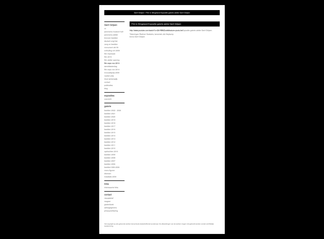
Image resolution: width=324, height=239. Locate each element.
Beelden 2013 (109, 138)
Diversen (107, 173)
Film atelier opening (111, 60)
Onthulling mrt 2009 (112, 50)
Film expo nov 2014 (111, 69)
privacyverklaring (111, 210)
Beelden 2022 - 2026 (112, 110)
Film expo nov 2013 (111, 63)
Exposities (109, 95)
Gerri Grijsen (139, 12)
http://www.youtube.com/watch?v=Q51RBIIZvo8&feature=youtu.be (156, 30)
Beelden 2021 (109, 113)
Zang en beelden (111, 44)
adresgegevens (110, 207)
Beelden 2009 (109, 154)
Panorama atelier (111, 34)
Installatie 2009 (110, 176)
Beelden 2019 (109, 120)
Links (106, 183)
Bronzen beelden (111, 38)
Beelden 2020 (109, 116)
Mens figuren (109, 170)
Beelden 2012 (109, 142)
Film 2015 (108, 57)
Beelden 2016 (109, 129)
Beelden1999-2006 (111, 167)
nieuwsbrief (108, 198)
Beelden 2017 (109, 126)
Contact (107, 82)
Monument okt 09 (111, 47)
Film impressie (109, 53)
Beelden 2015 (109, 132)
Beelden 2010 (109, 148)
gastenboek (109, 204)
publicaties (108, 85)
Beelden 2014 (109, 135)
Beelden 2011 (109, 145)
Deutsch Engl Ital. (111, 41)
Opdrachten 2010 (111, 151)
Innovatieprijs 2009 (111, 72)
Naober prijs (109, 75)
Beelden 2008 (109, 157)
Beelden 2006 (109, 164)
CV (105, 28)
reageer (107, 201)
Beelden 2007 (109, 161)
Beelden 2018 (109, 123)
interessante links (111, 187)
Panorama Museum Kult (113, 31)
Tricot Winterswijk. (111, 79)
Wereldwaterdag (110, 66)
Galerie (107, 106)
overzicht (108, 99)
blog (106, 88)
